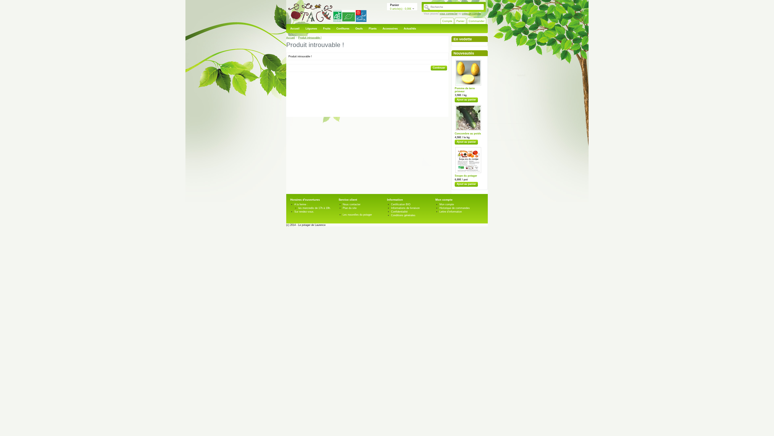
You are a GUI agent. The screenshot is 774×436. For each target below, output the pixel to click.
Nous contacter (351, 204)
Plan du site (350, 208)
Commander (477, 21)
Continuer (439, 67)
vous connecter (449, 13)
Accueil (295, 28)
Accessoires (390, 28)
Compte (447, 21)
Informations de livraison (405, 208)
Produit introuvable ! (309, 37)
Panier (460, 21)
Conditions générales (403, 215)
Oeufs (359, 28)
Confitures (342, 28)
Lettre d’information (450, 211)
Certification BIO (400, 204)
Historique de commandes (454, 208)
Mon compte (446, 204)
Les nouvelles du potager (357, 214)
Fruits (326, 28)
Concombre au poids (468, 133)
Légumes (311, 28)
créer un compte (471, 13)
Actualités (410, 28)
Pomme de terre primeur (465, 90)
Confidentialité (399, 211)
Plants (373, 28)
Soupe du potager (466, 175)
